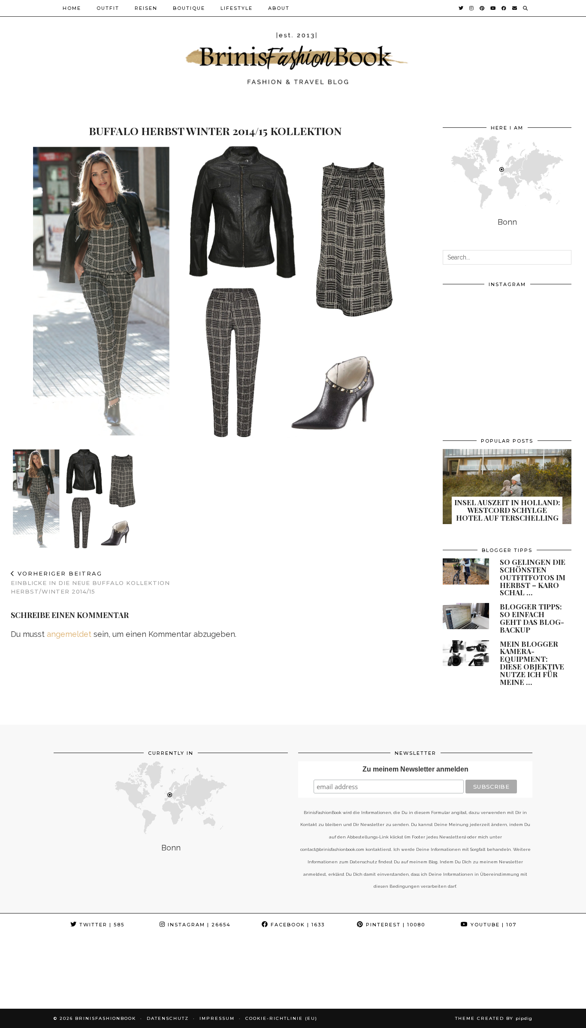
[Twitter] (461, 8)
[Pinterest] (482, 8)
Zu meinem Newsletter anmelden (415, 769)
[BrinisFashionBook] (293, 57)
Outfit (108, 8)
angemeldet (69, 634)
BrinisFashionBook (105, 1018)
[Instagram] (471, 8)
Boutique (189, 8)
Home (72, 8)
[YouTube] (493, 8)
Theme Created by (493, 1018)
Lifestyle (237, 8)
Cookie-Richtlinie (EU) (281, 1018)
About (279, 8)
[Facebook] (504, 8)
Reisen (146, 8)
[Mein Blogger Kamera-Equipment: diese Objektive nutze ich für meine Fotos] (466, 653)
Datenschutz (168, 1018)
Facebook (297, 925)
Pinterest (394, 925)
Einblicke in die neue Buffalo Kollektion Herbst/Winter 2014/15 (90, 582)
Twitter (100, 925)
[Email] (515, 8)
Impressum (217, 1018)
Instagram (198, 925)
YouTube (492, 925)
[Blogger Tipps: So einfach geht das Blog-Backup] (466, 616)
